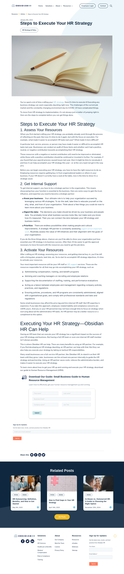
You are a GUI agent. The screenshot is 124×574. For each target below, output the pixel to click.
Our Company (59, 539)
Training (40, 559)
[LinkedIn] (40, 455)
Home (40, 6)
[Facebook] (32, 455)
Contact (103, 6)
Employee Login (88, 6)
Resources (67, 6)
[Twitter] (44, 455)
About (58, 6)
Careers (57, 547)
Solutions (48, 6)
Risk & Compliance (43, 556)
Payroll (39, 539)
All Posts (62, 517)
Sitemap (74, 550)
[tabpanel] (26, 493)
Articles (23, 14)
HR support (72, 264)
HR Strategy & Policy (29, 30)
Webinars (75, 547)
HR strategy (58, 102)
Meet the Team (59, 543)
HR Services (41, 543)
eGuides (74, 543)
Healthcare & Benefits (44, 547)
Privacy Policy (59, 550)
